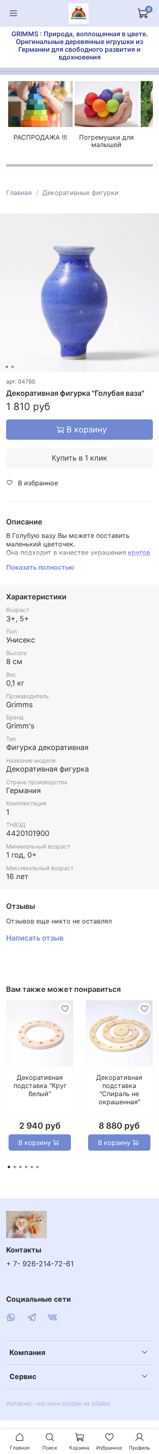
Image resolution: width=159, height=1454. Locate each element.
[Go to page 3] (20, 1167)
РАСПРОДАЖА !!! (40, 137)
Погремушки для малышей (106, 141)
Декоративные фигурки (80, 193)
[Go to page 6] (37, 1167)
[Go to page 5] (32, 1167)
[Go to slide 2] (12, 367)
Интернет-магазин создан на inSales (58, 1403)
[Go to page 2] (14, 1167)
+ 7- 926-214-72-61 (40, 1263)
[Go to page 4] (26, 1167)
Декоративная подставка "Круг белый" (39, 1085)
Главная (19, 193)
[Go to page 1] (9, 1167)
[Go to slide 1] (7, 367)
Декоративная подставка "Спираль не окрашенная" (119, 1089)
